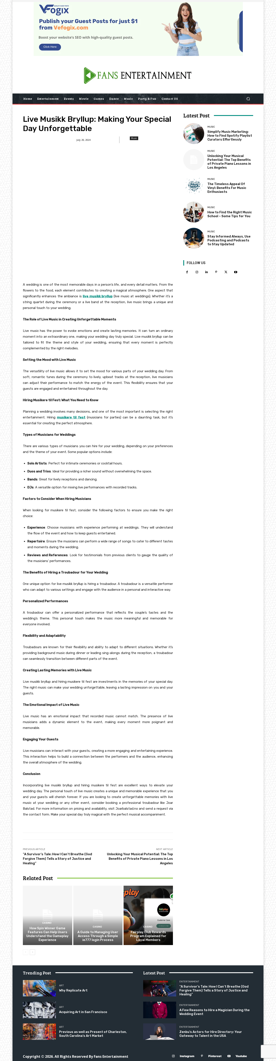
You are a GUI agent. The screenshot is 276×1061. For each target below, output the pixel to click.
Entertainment (189, 981)
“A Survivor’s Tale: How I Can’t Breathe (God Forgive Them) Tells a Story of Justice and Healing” (57, 858)
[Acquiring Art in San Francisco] (39, 1010)
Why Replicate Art (73, 990)
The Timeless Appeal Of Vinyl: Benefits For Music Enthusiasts (226, 188)
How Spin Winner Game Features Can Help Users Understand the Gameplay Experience (47, 934)
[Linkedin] (206, 272)
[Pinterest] (216, 272)
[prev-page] (25, 952)
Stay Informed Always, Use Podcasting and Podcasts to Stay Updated (229, 240)
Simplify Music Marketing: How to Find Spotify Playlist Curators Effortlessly (229, 135)
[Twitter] (226, 272)
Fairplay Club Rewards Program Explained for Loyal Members (148, 936)
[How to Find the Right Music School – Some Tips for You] (193, 212)
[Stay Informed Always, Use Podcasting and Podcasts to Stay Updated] (193, 238)
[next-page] (32, 952)
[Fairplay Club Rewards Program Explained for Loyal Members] (148, 915)
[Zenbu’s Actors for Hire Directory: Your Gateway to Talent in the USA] (159, 1031)
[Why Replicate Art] (39, 988)
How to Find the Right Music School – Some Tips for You (229, 214)
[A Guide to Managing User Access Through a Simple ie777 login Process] (98, 915)
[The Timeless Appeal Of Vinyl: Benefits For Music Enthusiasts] (193, 185)
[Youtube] (235, 272)
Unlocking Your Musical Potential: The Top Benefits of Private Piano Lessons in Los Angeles (140, 858)
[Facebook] (187, 272)
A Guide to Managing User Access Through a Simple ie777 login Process (97, 936)
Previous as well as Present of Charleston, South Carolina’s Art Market (93, 1034)
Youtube (241, 1056)
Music (134, 138)
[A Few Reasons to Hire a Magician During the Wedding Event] (159, 1010)
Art (61, 985)
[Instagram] (197, 272)
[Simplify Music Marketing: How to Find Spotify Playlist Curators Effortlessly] (193, 133)
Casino (47, 923)
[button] (248, 99)
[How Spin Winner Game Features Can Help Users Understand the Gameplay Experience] (47, 915)
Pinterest (214, 1056)
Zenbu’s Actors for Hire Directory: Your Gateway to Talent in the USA (210, 1034)
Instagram (187, 1056)
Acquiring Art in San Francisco (83, 1012)
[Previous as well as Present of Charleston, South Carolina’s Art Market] (39, 1031)
